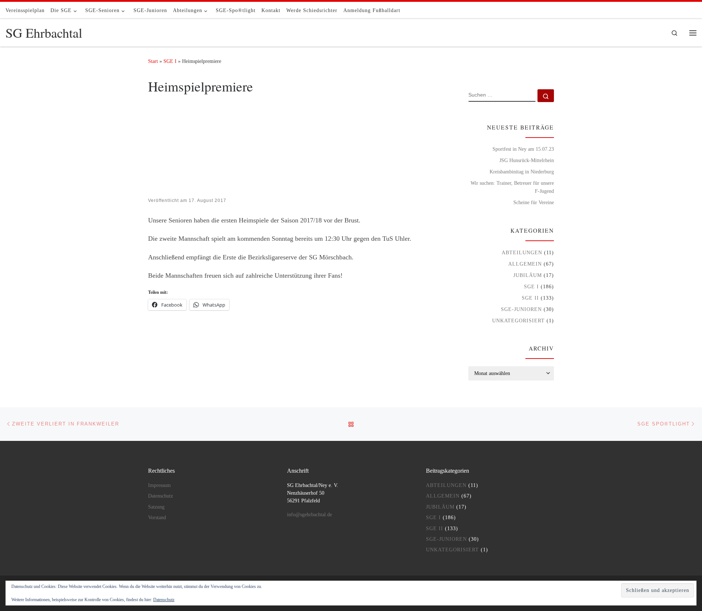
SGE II (530, 298)
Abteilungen (522, 252)
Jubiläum (527, 275)
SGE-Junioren (521, 309)
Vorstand (157, 517)
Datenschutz (163, 599)
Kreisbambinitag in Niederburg (522, 172)
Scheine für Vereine (533, 202)
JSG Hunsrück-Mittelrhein (526, 160)
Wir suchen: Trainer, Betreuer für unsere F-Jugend (512, 187)
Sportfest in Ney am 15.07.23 (523, 149)
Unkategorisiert (518, 320)
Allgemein (525, 264)
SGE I (170, 61)
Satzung (156, 507)
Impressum (159, 485)
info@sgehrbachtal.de (309, 514)
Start (153, 61)
